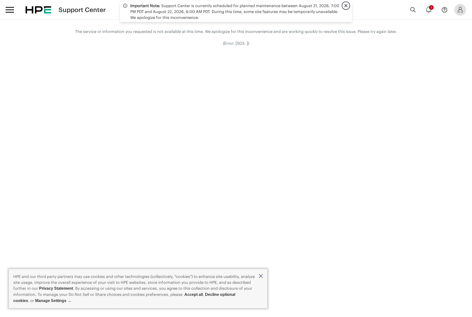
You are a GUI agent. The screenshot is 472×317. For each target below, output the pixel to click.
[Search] (413, 10)
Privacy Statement (56, 288)
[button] (261, 276)
